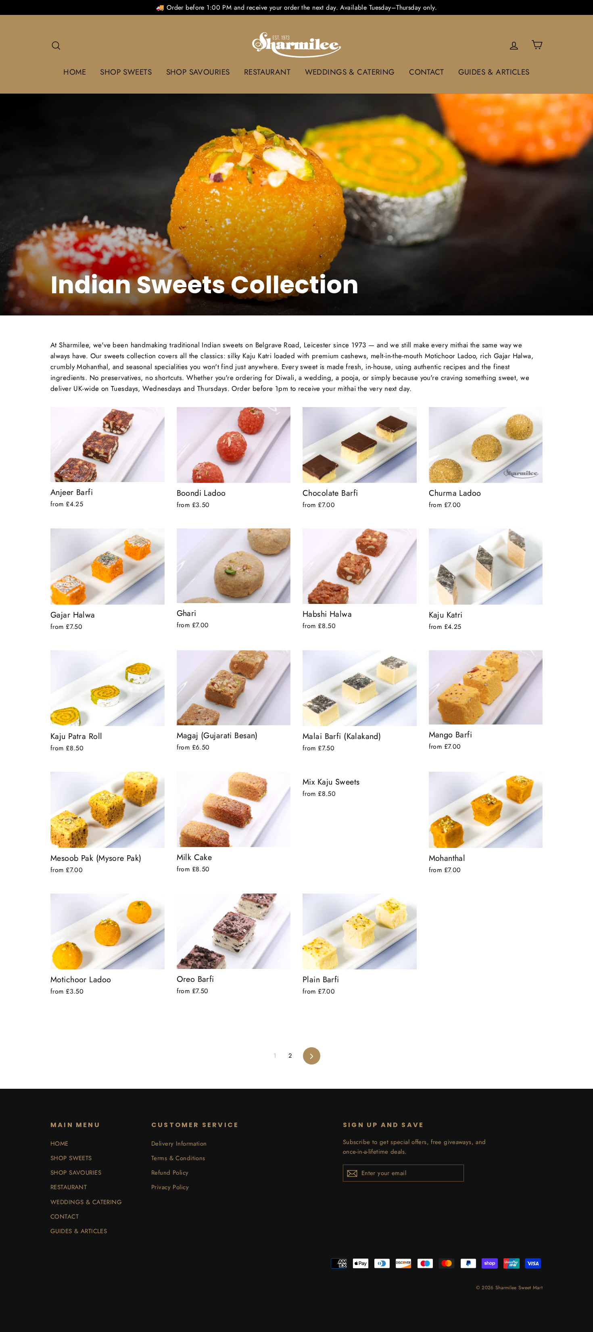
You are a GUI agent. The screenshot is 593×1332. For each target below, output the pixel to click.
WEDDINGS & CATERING (350, 72)
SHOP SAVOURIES (198, 72)
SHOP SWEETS (126, 72)
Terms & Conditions (178, 1158)
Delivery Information (179, 1143)
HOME (74, 72)
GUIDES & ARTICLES (494, 72)
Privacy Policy (170, 1187)
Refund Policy (170, 1172)
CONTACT (426, 72)
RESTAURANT (267, 72)
